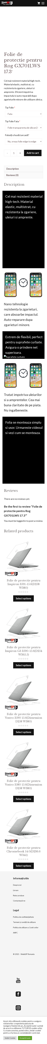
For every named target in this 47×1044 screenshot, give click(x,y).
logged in (21, 520)
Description (12, 168)
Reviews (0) (12, 175)
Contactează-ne (19, 901)
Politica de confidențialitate (23, 917)
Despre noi (17, 885)
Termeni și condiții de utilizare (24, 922)
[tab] (23, 169)
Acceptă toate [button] (25, 1038)
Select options (23, 598)
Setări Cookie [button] (10, 1038)
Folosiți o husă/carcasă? (17, 135)
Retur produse (18, 895)
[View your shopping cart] (39, 3)
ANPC (15, 933)
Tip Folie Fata (12, 121)
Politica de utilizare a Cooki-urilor (25, 927)
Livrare (15, 890)
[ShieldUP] (7, 3)
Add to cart (33, 152)
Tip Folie (10, 107)
